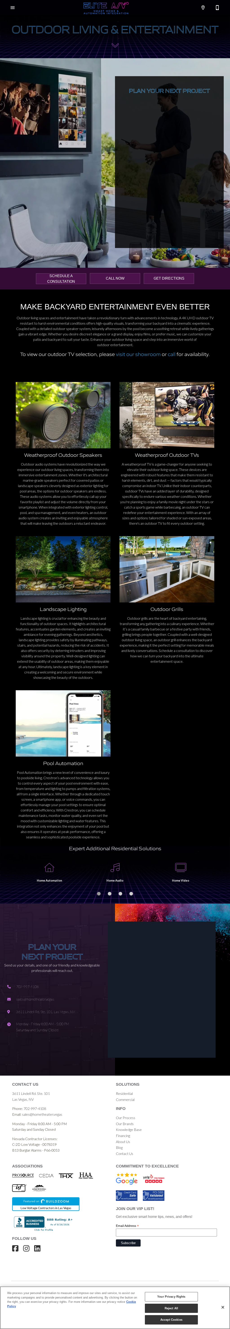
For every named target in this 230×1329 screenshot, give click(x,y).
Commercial (125, 1099)
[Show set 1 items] (109, 893)
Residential (124, 1093)
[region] (115, 1307)
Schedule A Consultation (61, 279)
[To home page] (106, 7)
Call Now (115, 278)
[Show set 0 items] (99, 893)
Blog (119, 1147)
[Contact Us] (217, 7)
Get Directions (169, 278)
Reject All (171, 1308)
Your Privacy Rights (171, 1296)
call (171, 354)
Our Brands (125, 1124)
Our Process (125, 1117)
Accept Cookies (171, 1319)
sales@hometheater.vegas (42, 1114)
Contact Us (124, 1153)
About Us (123, 1141)
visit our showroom (138, 354)
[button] (12, 7)
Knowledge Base (129, 1129)
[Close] (223, 1307)
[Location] (203, 7)
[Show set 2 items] (120, 893)
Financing (123, 1135)
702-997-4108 (35, 1108)
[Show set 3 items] (131, 893)
